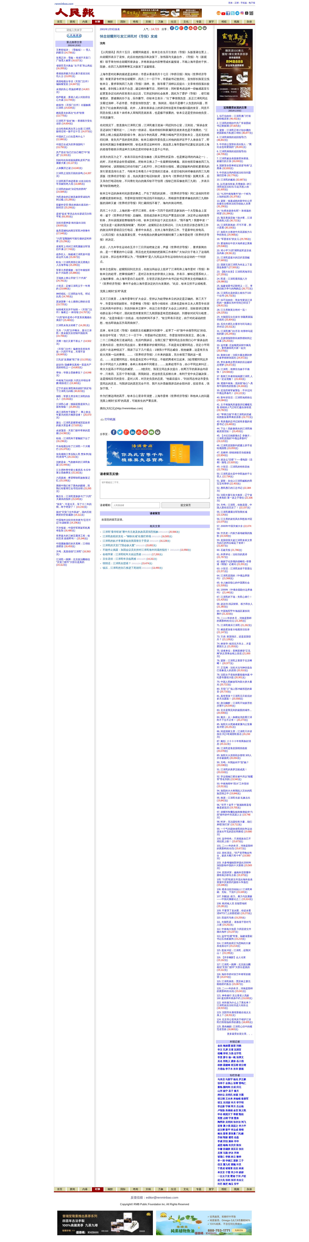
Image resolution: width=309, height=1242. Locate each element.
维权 (224, 21)
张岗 (227, 1180)
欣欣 (235, 1168)
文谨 (231, 1049)
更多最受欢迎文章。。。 (240, 1034)
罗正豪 (242, 1079)
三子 (241, 1160)
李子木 (229, 1069)
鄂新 (225, 1137)
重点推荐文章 (74, 42)
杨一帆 (232, 1057)
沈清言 (237, 1049)
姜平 (227, 1129)
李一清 (221, 1160)
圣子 (231, 1091)
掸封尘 (221, 1095)
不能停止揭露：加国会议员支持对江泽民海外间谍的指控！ (147, 549)
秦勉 (220, 1087)
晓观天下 (228, 1114)
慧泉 (236, 1118)
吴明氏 (229, 1095)
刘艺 (220, 1184)
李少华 (234, 1172)
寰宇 (211, 21)
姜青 (225, 1133)
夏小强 (226, 1126)
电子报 (252, 3)
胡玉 (220, 1102)
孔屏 (225, 1049)
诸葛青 (229, 1168)
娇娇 (241, 1172)
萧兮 (225, 1057)
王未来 (229, 1098)
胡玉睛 (234, 1065)
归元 (238, 1087)
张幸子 (221, 1083)
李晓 (227, 1156)
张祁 (233, 1180)
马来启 (221, 1079)
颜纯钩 (226, 1087)
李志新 (221, 1106)
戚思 (220, 1145)
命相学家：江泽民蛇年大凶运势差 (133, 554)
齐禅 (236, 1153)
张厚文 (240, 1057)
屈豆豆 (234, 1149)
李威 (220, 1141)
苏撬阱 (226, 1149)
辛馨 (220, 1149)
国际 (123, 21)
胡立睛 (221, 1098)
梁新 (235, 1160)
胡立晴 (242, 1065)
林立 (233, 1156)
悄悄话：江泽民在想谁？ (127, 563)
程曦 (220, 1053)
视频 (236, 21)
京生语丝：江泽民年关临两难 (130, 558)
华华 (236, 1141)
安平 (236, 1184)
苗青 (220, 1126)
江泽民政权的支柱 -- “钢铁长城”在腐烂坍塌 (137, 536)
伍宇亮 (237, 1053)
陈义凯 (242, 1110)
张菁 (235, 1083)
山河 (220, 1091)
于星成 (221, 1168)
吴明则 (229, 1122)
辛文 (220, 1049)
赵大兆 (221, 1180)
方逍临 (221, 1069)
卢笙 (243, 1176)
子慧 (227, 1172)
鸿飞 (243, 1122)
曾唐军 (244, 1098)
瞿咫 (231, 1137)
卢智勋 (221, 1110)
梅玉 (231, 1184)
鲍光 (220, 1133)
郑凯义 (226, 1061)
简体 (230, 3)
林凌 (241, 1168)
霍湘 (232, 1176)
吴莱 (220, 1153)
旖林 (231, 1141)
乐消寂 (226, 1102)
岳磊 (236, 1137)
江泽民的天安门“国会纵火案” (129, 545)
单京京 (221, 1172)
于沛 (238, 1176)
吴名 (220, 1061)
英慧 (220, 1118)
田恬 (225, 1141)
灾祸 (148, 21)
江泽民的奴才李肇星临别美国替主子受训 (136, 540)
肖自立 (240, 1180)
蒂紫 (235, 1114)
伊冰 (231, 1153)
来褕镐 (237, 1098)
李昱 (220, 1057)
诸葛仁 (221, 1156)
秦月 (236, 1091)
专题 (198, 21)
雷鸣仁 (242, 1083)
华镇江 (229, 1160)
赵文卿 (221, 1129)
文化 (186, 21)
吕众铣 (240, 1106)
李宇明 (240, 1102)
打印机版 (110, 419)
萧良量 (232, 1133)
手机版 (244, 3)
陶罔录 (221, 1122)
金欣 (220, 1045)
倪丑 (220, 1164)
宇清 (231, 1118)
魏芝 (225, 1184)
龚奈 (233, 1061)
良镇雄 (229, 1110)
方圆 (241, 1095)
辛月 (233, 1102)
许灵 (238, 1164)
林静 (220, 1065)
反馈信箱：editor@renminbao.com (154, 1197)
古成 (233, 1087)
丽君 (233, 1045)
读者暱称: (105, 505)
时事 (97, 21)
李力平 (242, 1126)
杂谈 (249, 21)
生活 (173, 21)
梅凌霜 (226, 1045)
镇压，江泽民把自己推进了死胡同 (133, 567)
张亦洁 (237, 1122)
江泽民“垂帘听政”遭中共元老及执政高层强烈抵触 (141, 531)
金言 (235, 1110)
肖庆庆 (232, 1145)
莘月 (233, 1106)
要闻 (72, 21)
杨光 (235, 1079)
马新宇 (229, 1079)
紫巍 (233, 1164)
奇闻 (135, 21)
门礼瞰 (240, 1133)
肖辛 (235, 1069)
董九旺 (226, 1164)
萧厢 (241, 1069)
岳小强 (240, 1061)
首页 (59, 21)
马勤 (225, 1153)
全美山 (229, 1083)
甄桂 (241, 1114)
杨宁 (225, 1091)
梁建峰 (226, 1065)
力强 (231, 1053)
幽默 (110, 21)
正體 (236, 3)
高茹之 (234, 1126)
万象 (160, 21)
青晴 (241, 1129)
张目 (241, 1149)
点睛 (225, 1118)
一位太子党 (224, 1176)
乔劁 (220, 1137)
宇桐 (227, 1106)
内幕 (85, 21)
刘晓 (238, 1045)
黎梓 (238, 1156)
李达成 (234, 1129)
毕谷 (220, 1114)
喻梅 (225, 1145)
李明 (225, 1053)
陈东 (238, 1145)
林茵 (235, 1095)
